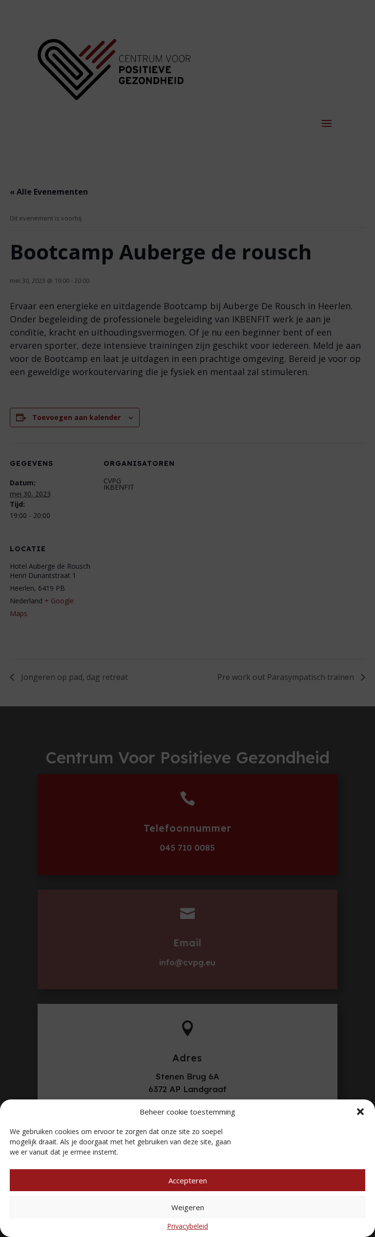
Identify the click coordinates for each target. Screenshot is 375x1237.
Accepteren (187, 1180)
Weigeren (187, 1207)
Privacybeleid (187, 1226)
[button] (360, 1112)
